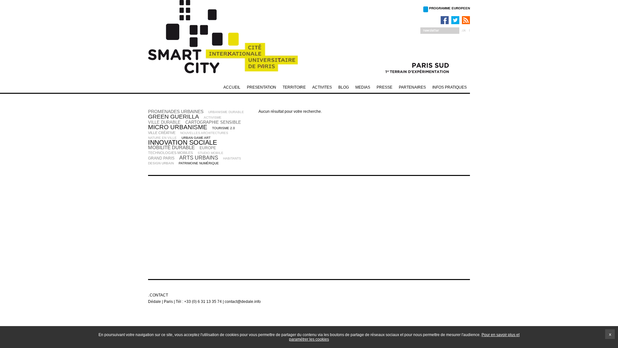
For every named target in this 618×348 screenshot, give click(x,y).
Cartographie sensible (213, 122)
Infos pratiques (449, 87)
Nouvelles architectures (204, 133)
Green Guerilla (173, 116)
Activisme (212, 117)
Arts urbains (198, 157)
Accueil (231, 87)
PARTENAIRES (412, 87)
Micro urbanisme (177, 127)
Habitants (232, 158)
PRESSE (384, 87)
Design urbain (161, 163)
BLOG (343, 87)
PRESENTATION (261, 87)
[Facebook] (444, 20)
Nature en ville (162, 138)
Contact (159, 295)
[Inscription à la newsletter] (445, 30)
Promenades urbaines (175, 111)
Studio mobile (210, 153)
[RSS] (465, 20)
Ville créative (161, 133)
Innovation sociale (182, 142)
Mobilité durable (171, 147)
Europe (208, 148)
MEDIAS (362, 87)
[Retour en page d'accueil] (228, 38)
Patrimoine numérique (199, 163)
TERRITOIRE (294, 87)
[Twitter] (454, 20)
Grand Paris (161, 158)
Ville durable (164, 122)
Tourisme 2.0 (223, 128)
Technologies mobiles (170, 153)
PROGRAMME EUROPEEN (449, 8)
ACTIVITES (322, 87)
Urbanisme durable (226, 112)
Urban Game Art (196, 138)
